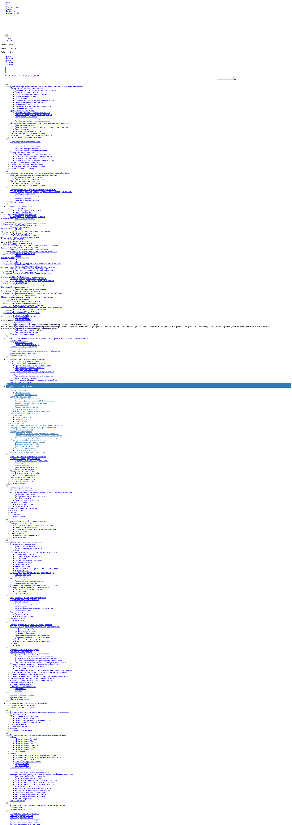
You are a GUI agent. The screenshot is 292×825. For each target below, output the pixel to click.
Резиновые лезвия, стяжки (20, 768)
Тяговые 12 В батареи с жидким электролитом (33, 788)
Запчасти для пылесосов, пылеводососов (26, 822)
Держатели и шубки (18, 208)
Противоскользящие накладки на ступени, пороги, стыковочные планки (43, 127)
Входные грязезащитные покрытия (28, 177)
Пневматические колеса (19, 699)
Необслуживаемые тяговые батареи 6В (30, 797)
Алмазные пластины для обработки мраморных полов (36, 780)
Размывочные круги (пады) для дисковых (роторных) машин (38, 307)
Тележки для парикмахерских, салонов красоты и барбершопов (35, 351)
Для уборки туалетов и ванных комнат (30, 589)
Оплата (8, 60)
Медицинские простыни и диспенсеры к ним (32, 637)
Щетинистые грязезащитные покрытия (30, 102)
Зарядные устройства (23, 799)
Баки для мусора (21, 506)
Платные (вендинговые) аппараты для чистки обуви (35, 529)
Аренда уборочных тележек (21, 382)
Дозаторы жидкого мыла (24, 554)
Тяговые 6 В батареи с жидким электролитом (32, 790)
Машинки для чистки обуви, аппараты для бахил (29, 521)
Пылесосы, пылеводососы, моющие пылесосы (28, 279)
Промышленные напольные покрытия (30, 179)
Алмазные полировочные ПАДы (28, 762)
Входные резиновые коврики (26, 96)
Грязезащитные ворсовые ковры (22, 111)
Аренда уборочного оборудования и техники (27, 359)
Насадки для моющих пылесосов (28, 722)
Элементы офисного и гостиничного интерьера (28, 703)
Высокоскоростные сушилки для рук (29, 548)
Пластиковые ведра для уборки (22, 413)
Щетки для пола (21, 419)
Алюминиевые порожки (24, 109)
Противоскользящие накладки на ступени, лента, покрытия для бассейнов (39, 123)
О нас (7, 3)
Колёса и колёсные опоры (16, 693)
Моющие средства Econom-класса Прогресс (27, 674)
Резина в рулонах (21, 98)
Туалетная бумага (22, 571)
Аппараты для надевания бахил (27, 535)
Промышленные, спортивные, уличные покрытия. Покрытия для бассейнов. (40, 173)
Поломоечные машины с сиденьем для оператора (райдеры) (38, 293)
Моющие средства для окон (21, 243)
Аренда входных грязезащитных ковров (26, 137)
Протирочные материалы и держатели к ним (32, 635)
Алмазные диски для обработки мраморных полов (34, 782)
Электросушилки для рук (25, 546)
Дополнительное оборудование (27, 272)
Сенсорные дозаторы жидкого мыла (29, 556)
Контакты (9, 64)
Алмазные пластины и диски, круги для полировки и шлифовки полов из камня (41, 774)
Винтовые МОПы (22, 405)
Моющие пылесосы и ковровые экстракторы (32, 285)
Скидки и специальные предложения (24, 814)
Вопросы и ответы (12, 7)
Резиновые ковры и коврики (21, 144)
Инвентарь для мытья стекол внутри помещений (29, 250)
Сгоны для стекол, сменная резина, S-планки (27, 217)
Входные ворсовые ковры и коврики (24, 152)
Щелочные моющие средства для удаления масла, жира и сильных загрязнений (41, 670)
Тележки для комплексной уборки (28, 444)
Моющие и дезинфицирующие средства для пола (29, 654)
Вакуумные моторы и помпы (21, 730)
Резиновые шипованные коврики (28, 148)
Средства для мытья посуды (21, 685)
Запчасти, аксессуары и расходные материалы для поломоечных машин (38, 735)
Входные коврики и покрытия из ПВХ (25, 162)
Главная (6, 76)
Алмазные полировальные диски (28, 778)
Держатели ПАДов (17, 751)
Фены (17, 550)
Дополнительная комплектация (27, 295)
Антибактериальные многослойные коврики (32, 121)
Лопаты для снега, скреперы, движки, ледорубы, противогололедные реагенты (41, 192)
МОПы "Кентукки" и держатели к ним (30, 399)
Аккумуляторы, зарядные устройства (24, 786)
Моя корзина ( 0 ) (14, 70)
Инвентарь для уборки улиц (21, 488)
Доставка (9, 58)
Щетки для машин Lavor (24, 749)
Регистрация (10, 40)
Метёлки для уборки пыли (25, 633)
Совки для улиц (21, 421)
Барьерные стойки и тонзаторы (22, 353)
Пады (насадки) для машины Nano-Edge (30, 309)
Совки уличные (16, 510)
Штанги (18, 256)
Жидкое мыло (20, 558)
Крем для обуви (21, 531)
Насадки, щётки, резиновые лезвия (24, 716)
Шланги (18, 262)
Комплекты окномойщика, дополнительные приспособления (34, 245)
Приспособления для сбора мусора (23, 508)
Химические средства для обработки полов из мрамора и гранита (40, 438)
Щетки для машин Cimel (24, 743)
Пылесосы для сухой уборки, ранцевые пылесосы (34, 281)
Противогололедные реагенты (27, 200)
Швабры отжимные (18, 391)
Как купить (9, 62)
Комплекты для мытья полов (26, 395)
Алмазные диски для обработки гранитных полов (34, 784)
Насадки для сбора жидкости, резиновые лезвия (33, 720)
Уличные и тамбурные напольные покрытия (27, 88)
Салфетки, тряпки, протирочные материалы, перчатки (31, 625)
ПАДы (13, 753)
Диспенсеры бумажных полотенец (28, 560)
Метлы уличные (16, 202)
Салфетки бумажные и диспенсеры (28, 639)
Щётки (17, 260)
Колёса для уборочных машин (22, 695)
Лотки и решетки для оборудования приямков (33, 106)
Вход (9, 38)
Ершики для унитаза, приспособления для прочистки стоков (34, 585)
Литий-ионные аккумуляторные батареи (31, 792)
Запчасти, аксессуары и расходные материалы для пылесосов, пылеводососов (40, 712)
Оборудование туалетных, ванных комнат (26, 542)
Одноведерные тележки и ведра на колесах (31, 461)
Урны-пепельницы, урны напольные (24, 600)
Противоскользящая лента (25, 125)
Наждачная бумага (22, 318)
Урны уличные (16, 514)
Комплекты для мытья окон (25, 215)
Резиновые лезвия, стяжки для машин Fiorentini (33, 770)
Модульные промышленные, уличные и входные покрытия (33, 175)
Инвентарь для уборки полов (30, 76)
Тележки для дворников (19, 502)
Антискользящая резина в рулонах (28, 131)
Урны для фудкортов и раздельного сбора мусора (34, 608)
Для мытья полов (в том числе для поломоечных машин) (37, 434)
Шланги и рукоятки (18, 724)
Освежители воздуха (18, 579)
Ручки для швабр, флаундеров (26, 407)
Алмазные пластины (23, 320)
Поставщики (10, 11)
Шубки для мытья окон (24, 213)
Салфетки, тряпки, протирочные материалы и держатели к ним (35, 627)
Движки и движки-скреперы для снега (30, 196)
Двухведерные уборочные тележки (28, 463)
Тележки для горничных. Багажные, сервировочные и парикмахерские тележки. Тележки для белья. (49, 339)
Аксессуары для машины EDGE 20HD (30, 305)
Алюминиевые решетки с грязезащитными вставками (36, 90)
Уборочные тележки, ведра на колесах (30, 442)
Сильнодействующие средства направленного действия (32, 680)
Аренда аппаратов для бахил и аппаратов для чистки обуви (33, 380)
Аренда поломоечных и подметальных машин (28, 364)
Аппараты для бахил (18, 533)
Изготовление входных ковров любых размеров (33, 115)
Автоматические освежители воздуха (29, 581)
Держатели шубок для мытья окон (28, 211)
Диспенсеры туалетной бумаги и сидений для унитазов (36, 569)
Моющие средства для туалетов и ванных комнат (29, 587)
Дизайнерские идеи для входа (26, 104)
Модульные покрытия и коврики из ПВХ (31, 94)
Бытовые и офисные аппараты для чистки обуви (34, 525)
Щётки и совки (16, 415)
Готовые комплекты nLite (25, 254)
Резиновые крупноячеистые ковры (28, 146)
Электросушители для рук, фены (23, 544)
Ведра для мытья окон (18, 239)
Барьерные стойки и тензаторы (22, 705)
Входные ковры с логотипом (26, 117)
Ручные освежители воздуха (26, 583)
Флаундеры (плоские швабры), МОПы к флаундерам (35, 401)
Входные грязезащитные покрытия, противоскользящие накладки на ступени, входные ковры (46, 86)
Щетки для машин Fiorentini (26, 739)
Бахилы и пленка (21, 537)
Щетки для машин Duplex (25, 747)
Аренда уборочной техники (21, 322)
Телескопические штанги (20, 227)
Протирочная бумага (23, 564)
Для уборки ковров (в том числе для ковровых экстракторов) (38, 436)
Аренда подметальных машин (26, 332)
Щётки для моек (16, 807)
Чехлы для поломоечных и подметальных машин (34, 297)
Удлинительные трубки (19, 726)
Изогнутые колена (22, 258)
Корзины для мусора (23, 575)
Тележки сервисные (18, 349)
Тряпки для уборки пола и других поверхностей (34, 411)
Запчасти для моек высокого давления (25, 824)
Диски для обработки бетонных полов (30, 776)
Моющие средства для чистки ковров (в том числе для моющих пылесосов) (39, 676)
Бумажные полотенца (23, 562)
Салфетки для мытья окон (20, 241)
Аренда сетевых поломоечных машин (29, 330)
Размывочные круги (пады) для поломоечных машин (35, 755)
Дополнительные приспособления (28, 266)
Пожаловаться (11, 13)
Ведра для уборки (22, 465)
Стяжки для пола (17, 423)
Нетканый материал (23, 566)
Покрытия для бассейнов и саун (27, 183)
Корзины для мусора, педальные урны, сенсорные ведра (32, 573)
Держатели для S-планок (24, 221)
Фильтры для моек (17, 809)
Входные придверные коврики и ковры (25, 142)
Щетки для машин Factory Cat (26, 745)
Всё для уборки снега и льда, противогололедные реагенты (33, 190)
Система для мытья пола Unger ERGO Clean (27, 452)
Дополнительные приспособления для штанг (32, 231)
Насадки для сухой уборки (25, 718)
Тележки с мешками (18, 618)
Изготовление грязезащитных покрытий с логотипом (31, 135)
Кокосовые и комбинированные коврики (31, 150)
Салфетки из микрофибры (25, 629)
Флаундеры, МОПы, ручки (20, 397)
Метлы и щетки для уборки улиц (23, 490)
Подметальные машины (19, 299)
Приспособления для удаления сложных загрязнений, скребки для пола (38, 425)
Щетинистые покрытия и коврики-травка (26, 164)
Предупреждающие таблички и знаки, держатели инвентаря (33, 428)
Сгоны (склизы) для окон (25, 219)
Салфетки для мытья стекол (25, 631)
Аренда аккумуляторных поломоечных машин (33, 366)
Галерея (8, 9)
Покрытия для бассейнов (24, 129)
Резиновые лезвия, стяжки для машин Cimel (32, 772)
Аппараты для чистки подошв (26, 527)
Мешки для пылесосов (19, 714)
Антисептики (20, 689)
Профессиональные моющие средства (24, 650)
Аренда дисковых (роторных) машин (29, 324)
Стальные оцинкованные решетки (28, 92)
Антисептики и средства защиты (23, 687)
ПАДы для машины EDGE (25, 311)
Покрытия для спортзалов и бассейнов (25, 181)
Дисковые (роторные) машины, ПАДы (25, 301)
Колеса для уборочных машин (22, 334)
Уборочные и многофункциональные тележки (28, 440)
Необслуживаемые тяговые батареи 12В (30, 794)
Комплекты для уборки (19, 593)
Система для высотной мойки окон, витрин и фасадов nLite (33, 252)
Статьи (8, 5)
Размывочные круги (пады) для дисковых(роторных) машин (38, 757)
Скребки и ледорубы (23, 198)
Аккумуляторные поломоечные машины (31, 289)
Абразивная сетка (22, 764)
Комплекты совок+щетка (24, 417)
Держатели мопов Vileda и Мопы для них (31, 403)
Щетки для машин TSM (24, 741)
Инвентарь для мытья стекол (21, 206)
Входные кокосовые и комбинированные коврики (34, 100)
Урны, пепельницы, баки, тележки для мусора (28, 598)
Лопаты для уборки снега (25, 194)
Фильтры (13, 728)
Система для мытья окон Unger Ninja (24, 247)
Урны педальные (21, 577)
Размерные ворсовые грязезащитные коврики (32, 113)
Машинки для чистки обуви (21, 523)
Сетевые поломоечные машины (27, 291)
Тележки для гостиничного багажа (23, 347)
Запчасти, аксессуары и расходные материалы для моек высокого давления (39, 805)
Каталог (8, 56)
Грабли (13, 512)
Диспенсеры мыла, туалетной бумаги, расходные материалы (33, 552)
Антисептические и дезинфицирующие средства (34, 656)
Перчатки (14, 643)
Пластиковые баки (17, 801)
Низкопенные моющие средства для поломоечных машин (32, 678)
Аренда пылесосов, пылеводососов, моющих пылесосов (32, 372)
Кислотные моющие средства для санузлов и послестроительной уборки (38, 672)
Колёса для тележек (18, 355)
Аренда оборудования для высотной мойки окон (34, 270)
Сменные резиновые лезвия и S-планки (30, 223)
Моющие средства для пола (21, 432)
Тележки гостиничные (19, 341)
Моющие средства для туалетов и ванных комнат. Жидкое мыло (35, 664)
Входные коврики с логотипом (22, 168)
